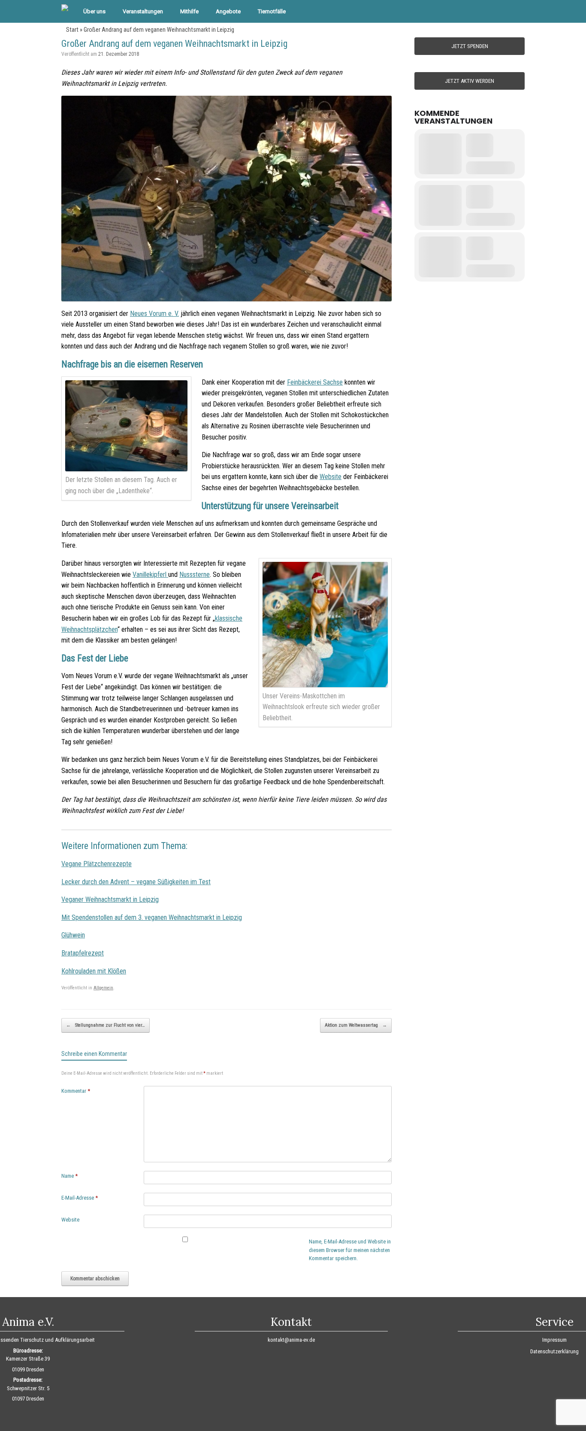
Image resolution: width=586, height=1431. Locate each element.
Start (72, 29)
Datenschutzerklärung (554, 1351)
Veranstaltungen (143, 11)
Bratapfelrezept (82, 953)
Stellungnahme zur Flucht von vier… (105, 1025)
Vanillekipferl (150, 574)
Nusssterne (194, 574)
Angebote (228, 11)
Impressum (554, 1340)
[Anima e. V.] (64, 8)
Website (330, 477)
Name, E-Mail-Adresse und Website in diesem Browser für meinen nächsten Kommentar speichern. (350, 1249)
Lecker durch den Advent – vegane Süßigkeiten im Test (136, 882)
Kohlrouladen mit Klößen (93, 971)
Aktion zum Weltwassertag (356, 1025)
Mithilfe (189, 11)
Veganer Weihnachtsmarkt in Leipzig (110, 899)
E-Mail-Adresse (79, 1198)
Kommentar (75, 1091)
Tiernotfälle (272, 11)
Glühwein (73, 935)
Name (69, 1176)
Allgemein (103, 988)
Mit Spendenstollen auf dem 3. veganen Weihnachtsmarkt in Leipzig (151, 917)
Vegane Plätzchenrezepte (96, 864)
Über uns (94, 11)
